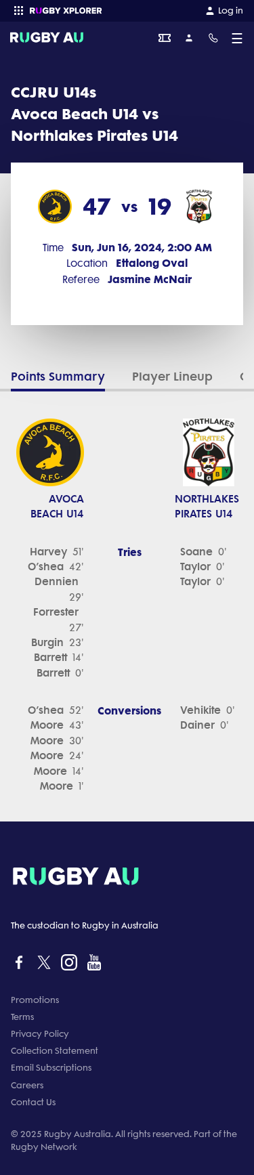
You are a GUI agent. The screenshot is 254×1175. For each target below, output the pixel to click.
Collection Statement (54, 1051)
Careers (27, 1085)
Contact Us (33, 1102)
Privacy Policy (40, 1034)
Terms (22, 1017)
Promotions (35, 1000)
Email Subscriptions (51, 1068)
